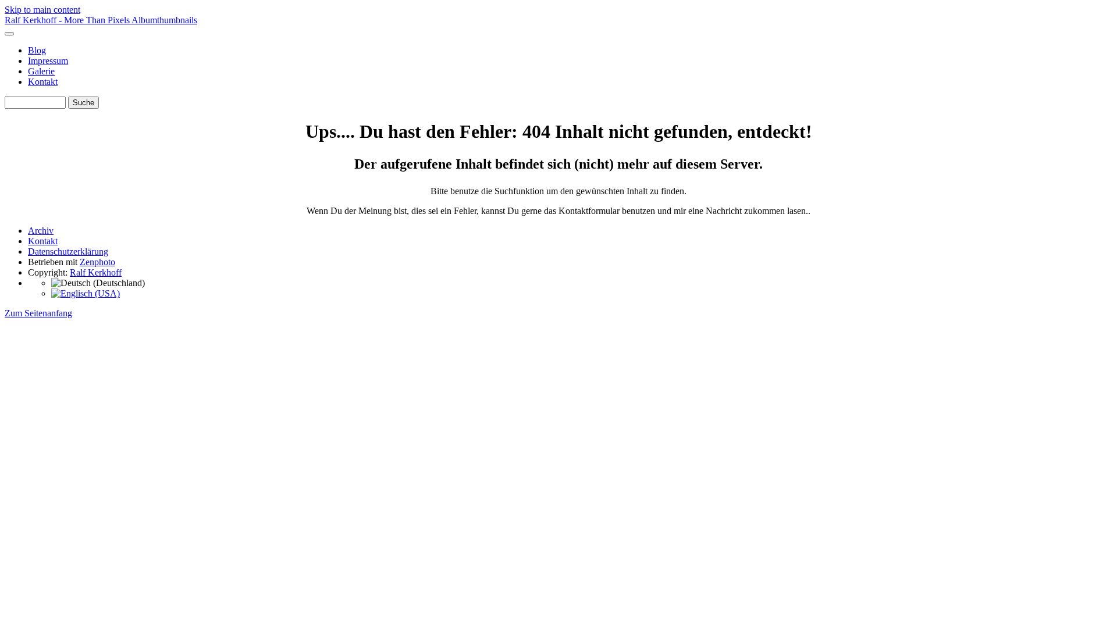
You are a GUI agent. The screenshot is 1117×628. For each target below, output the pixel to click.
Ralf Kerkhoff (96, 272)
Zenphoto (97, 262)
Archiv (41, 231)
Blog (37, 50)
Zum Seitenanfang (38, 313)
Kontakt (43, 82)
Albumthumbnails (164, 20)
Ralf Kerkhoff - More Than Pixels (68, 20)
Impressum (48, 61)
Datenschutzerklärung (68, 251)
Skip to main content (42, 10)
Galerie (41, 71)
